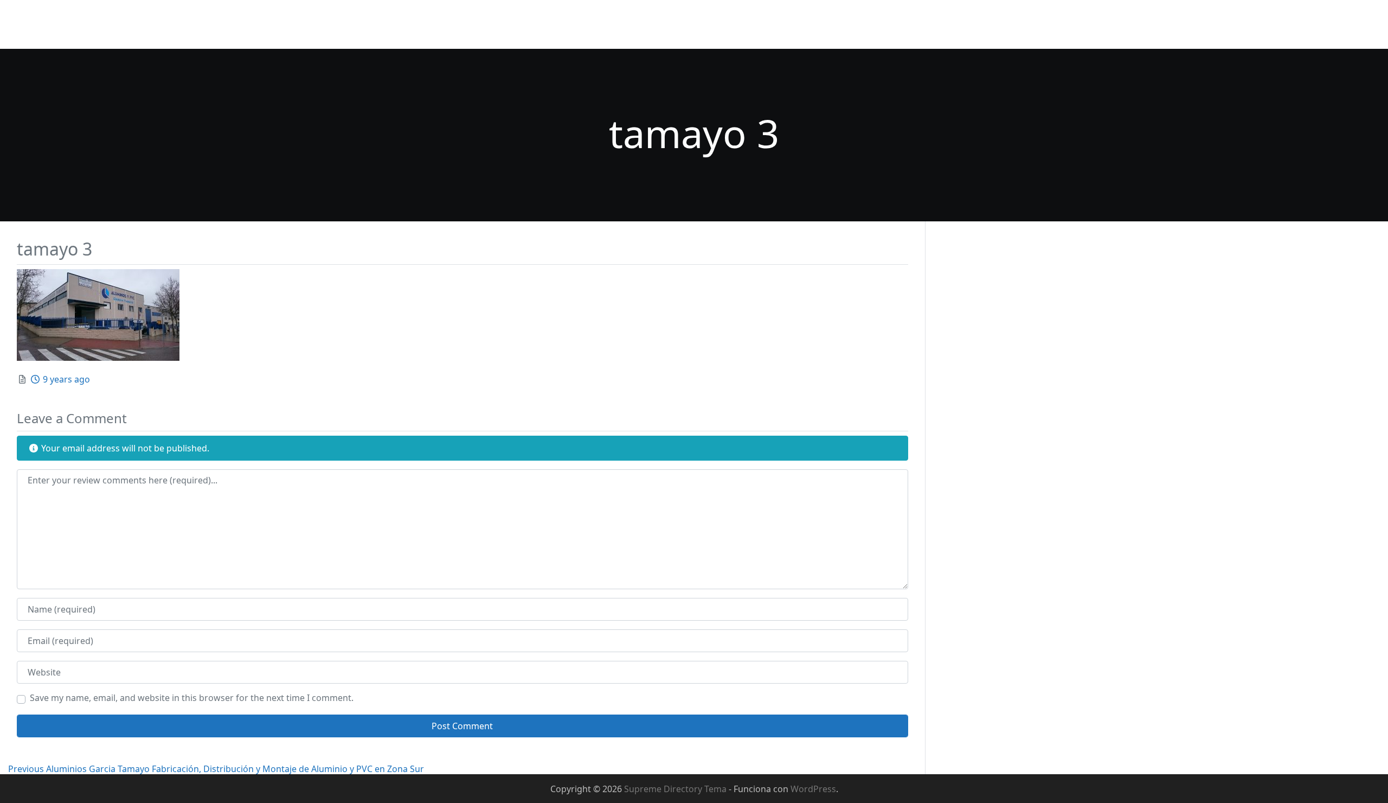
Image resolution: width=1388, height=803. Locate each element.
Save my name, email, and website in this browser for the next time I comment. (192, 697)
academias (1144, 24)
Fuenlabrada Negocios (65, 17)
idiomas (1355, 24)
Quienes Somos (744, 24)
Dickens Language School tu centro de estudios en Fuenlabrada (923, 24)
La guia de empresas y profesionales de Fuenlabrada (116, 35)
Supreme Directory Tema (676, 789)
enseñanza (1301, 24)
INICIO (683, 24)
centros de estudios (1222, 24)
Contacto (1088, 24)
